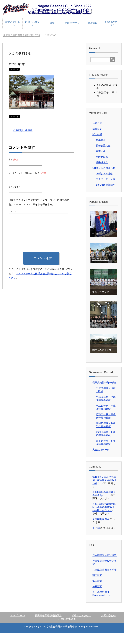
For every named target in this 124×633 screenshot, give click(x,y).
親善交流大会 (103, 145)
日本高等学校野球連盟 (104, 555)
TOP (21, 35)
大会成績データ (100, 449)
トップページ (17, 615)
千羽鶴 (95, 233)
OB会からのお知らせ (103, 168)
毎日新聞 (97, 581)
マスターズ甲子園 (105, 179)
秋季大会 (101, 140)
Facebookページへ (111, 23)
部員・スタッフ (32, 23)
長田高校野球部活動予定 (48, 615)
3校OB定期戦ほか (105, 184)
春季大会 (101, 151)
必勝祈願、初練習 (22, 130)
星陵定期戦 (102, 156)
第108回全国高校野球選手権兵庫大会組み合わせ (104, 480)
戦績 (52, 23)
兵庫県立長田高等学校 (104, 569)
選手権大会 (102, 162)
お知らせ (97, 123)
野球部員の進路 (100, 259)
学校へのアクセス (101, 350)
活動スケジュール (12, 23)
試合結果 (97, 134)
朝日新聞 (97, 575)
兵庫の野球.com (66, 618)
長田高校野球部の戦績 (104, 382)
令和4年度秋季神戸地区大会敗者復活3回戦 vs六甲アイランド (104, 507)
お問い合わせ (108, 615)
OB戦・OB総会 (104, 173)
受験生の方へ (72, 23)
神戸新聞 (97, 586)
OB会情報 (91, 23)
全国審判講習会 (100, 519)
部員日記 (97, 129)
